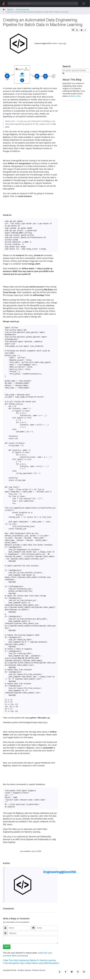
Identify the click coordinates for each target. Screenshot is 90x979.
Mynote (42, 970)
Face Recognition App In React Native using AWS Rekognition (31, 963)
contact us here (74, 96)
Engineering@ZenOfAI (43, 43)
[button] (73, 30)
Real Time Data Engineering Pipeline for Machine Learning (30, 960)
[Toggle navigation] (83, 3)
